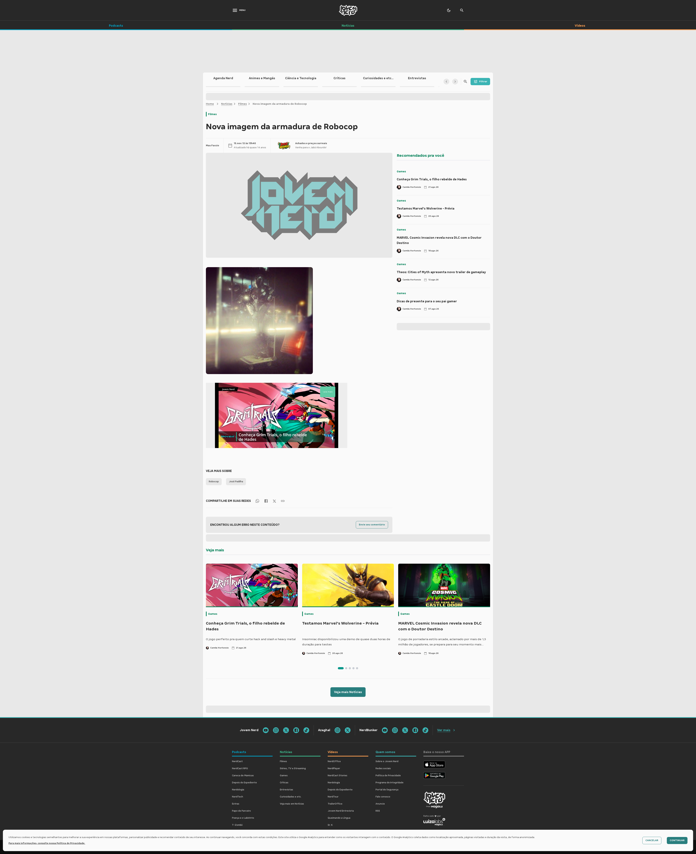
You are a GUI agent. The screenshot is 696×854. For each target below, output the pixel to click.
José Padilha (236, 481)
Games (401, 171)
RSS (378, 811)
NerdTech (237, 796)
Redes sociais (383, 768)
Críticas (284, 782)
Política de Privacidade (388, 775)
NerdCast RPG (240, 768)
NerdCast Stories (337, 775)
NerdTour (333, 796)
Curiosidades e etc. (290, 796)
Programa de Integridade (389, 782)
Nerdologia (238, 789)
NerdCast (237, 761)
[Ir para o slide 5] (357, 668)
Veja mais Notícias (348, 692)
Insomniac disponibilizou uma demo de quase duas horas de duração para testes (346, 641)
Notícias (226, 103)
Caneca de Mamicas (243, 775)
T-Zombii (237, 825)
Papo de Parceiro (241, 811)
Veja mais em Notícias (292, 804)
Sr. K (330, 825)
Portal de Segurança (387, 789)
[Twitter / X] (274, 501)
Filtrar (483, 81)
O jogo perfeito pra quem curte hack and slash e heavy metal (251, 639)
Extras (235, 804)
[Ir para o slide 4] (353, 668)
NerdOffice (334, 761)
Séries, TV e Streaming (293, 768)
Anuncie (380, 804)
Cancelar (651, 840)
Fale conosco (383, 796)
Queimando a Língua (339, 818)
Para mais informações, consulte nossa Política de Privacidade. (47, 843)
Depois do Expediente (244, 782)
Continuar (677, 840)
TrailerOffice (335, 804)
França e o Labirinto (243, 818)
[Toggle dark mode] (449, 10)
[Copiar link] (283, 501)
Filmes (242, 103)
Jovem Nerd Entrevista (341, 811)
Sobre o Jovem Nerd (387, 761)
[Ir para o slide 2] (346, 668)
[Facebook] (266, 501)
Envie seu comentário (372, 524)
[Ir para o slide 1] (341, 668)
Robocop (214, 481)
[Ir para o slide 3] (350, 668)
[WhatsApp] (257, 501)
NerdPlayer (334, 768)
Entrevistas (286, 789)
